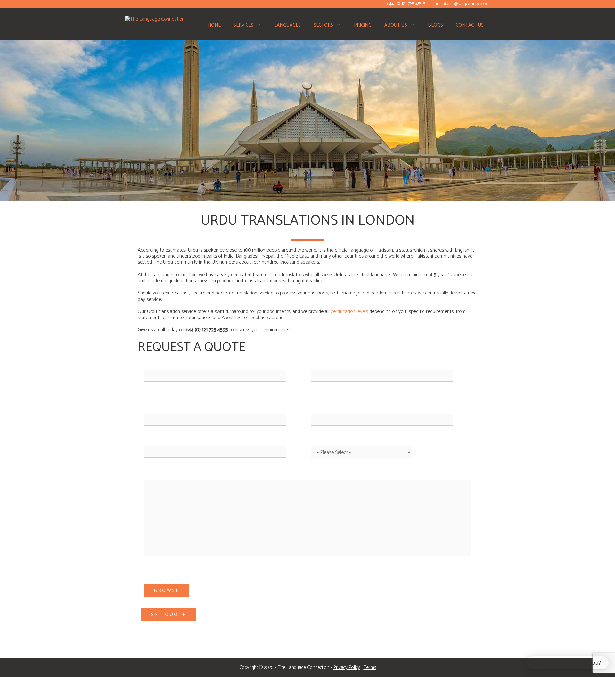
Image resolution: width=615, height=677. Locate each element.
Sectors (323, 25)
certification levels (349, 311)
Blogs (435, 25)
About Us (395, 25)
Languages (287, 25)
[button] (260, 25)
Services (243, 25)
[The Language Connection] (154, 18)
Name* (150, 364)
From (149, 408)
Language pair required (170, 396)
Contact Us (470, 25)
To (313, 408)
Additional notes (163, 474)
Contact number (162, 440)
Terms (370, 668)
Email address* (327, 364)
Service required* (330, 440)
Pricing (363, 25)
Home (214, 25)
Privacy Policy (346, 668)
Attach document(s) (166, 570)
